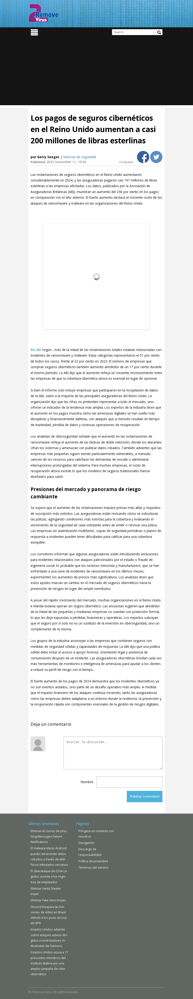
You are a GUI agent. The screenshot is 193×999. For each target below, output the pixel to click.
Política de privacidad (93, 861)
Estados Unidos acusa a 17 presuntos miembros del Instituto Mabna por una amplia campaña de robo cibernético (49, 963)
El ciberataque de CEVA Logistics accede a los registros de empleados (49, 876)
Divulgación (86, 843)
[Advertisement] (96, 72)
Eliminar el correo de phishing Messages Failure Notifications (49, 836)
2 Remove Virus (43, 13)
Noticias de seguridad (79, 157)
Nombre (87, 782)
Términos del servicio (93, 868)
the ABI (36, 349)
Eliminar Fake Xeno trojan (48, 900)
